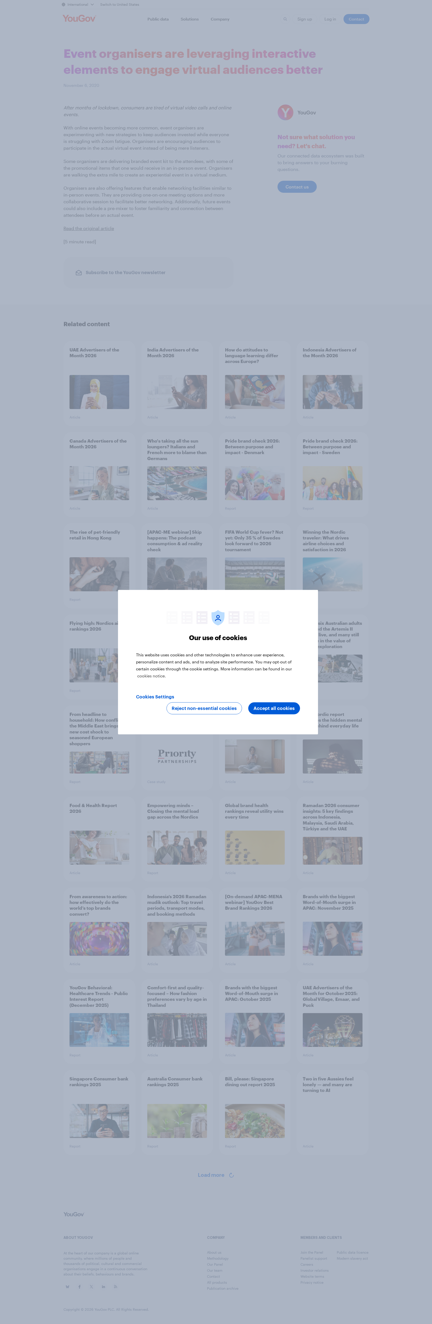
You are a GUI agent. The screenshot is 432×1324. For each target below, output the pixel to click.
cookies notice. (151, 675)
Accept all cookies (274, 708)
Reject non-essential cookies (204, 708)
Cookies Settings (155, 696)
